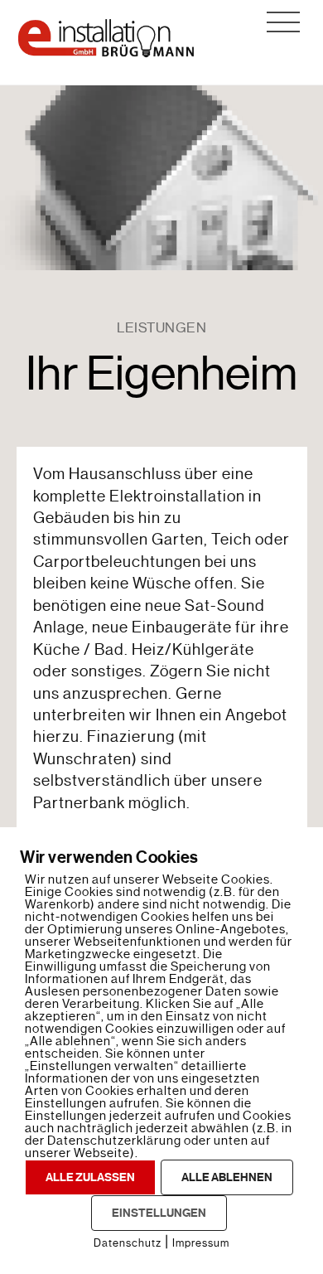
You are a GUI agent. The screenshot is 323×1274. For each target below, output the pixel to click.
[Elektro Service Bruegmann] (106, 53)
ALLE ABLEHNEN (226, 1177)
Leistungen (161, 327)
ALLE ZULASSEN (90, 1177)
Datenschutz (128, 1243)
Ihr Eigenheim (161, 373)
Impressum (200, 1243)
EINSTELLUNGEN (159, 1213)
